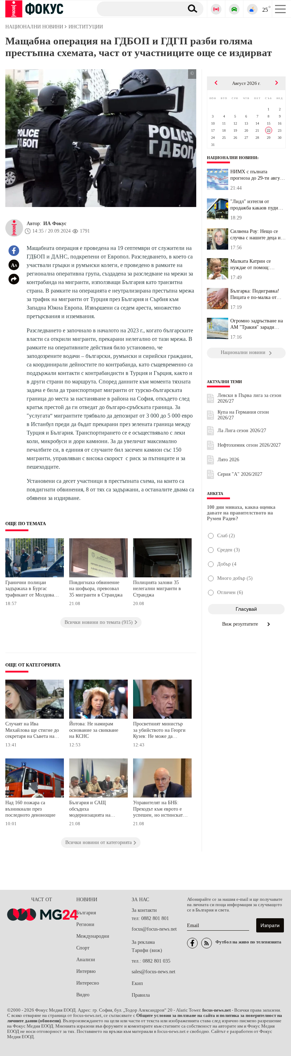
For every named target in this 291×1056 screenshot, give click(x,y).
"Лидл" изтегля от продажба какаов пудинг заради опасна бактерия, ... (256, 205)
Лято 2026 (228, 459)
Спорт (82, 948)
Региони (85, 924)
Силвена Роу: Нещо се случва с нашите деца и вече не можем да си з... (256, 235)
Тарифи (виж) (147, 950)
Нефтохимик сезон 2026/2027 (249, 445)
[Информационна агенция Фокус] (192, 943)
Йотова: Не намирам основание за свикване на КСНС (93, 730)
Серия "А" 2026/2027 (240, 474)
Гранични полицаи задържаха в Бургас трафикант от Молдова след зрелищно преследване (29, 589)
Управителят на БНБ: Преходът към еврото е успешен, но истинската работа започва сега (159, 810)
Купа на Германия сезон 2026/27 (243, 414)
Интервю (85, 971)
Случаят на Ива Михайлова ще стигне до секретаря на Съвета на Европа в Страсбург (32, 731)
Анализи (85, 959)
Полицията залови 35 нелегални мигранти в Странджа (157, 589)
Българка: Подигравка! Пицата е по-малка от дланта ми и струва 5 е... (256, 294)
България (86, 912)
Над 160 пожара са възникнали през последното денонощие (30, 809)
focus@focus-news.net (154, 929)
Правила (141, 995)
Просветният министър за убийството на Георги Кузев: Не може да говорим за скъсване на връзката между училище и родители (160, 731)
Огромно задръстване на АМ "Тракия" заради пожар (256, 324)
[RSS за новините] (206, 943)
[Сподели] (14, 279)
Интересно (87, 983)
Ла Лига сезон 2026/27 (242, 430)
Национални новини (232, 158)
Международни (92, 936)
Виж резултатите (240, 624)
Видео (82, 994)
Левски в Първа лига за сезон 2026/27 (249, 398)
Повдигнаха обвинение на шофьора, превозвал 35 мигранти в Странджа (95, 589)
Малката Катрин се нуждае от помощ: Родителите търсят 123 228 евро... (254, 264)
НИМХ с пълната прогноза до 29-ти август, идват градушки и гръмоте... (257, 175)
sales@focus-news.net (153, 971)
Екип (137, 983)
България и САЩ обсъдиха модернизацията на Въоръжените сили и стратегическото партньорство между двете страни (91, 810)
